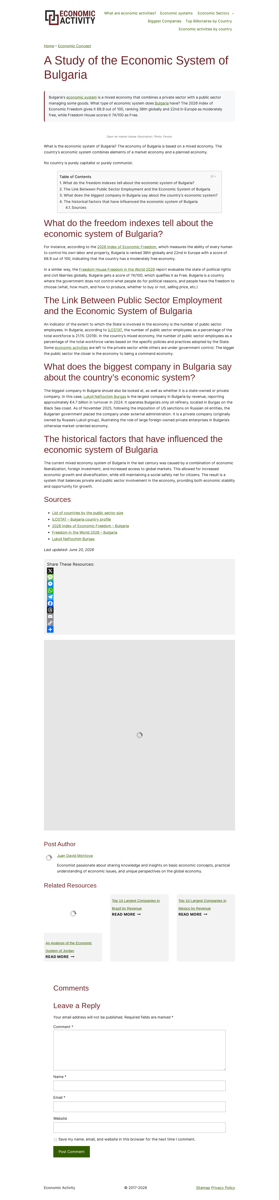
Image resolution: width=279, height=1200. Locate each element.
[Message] (139, 577)
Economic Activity (59, 1188)
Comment (63, 1027)
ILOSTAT (115, 330)
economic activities (71, 347)
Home (49, 46)
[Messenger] (139, 584)
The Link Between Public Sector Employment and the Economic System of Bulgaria (137, 189)
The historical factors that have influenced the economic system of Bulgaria (131, 201)
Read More (60, 957)
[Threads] (139, 610)
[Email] (139, 616)
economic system (81, 97)
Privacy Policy (223, 1188)
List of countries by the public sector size (87, 513)
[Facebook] (139, 603)
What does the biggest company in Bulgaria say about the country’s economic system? (141, 195)
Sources (79, 207)
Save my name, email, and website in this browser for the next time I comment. (126, 1139)
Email (59, 1097)
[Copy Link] (139, 623)
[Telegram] (139, 597)
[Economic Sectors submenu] (233, 13)
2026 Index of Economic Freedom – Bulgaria (90, 526)
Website (60, 1118)
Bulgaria (162, 103)
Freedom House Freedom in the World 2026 (117, 269)
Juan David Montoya (75, 856)
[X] (139, 571)
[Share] (139, 629)
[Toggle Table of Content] (213, 176)
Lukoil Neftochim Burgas (105, 396)
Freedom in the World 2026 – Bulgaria (84, 532)
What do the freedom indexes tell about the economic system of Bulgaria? (128, 183)
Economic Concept (74, 46)
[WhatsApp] (139, 590)
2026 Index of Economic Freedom (126, 247)
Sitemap (203, 1188)
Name (59, 1077)
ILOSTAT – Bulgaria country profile (81, 519)
